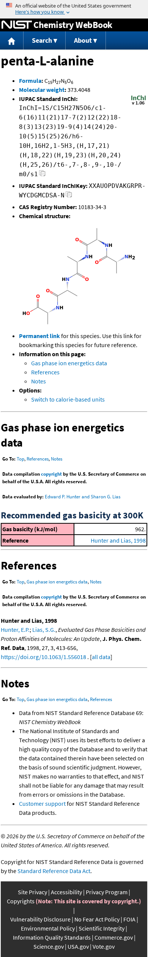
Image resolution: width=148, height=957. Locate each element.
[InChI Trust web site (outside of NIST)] (138, 104)
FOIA (129, 919)
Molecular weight (42, 89)
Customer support (42, 803)
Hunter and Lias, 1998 (118, 540)
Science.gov (48, 946)
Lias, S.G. (43, 629)
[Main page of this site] (12, 40)
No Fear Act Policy (97, 919)
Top (20, 459)
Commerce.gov (113, 937)
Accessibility (66, 892)
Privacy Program (107, 892)
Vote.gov (104, 946)
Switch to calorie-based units (68, 399)
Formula (30, 80)
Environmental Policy (48, 928)
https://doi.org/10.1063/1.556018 (43, 657)
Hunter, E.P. (15, 629)
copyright (51, 474)
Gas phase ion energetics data (69, 363)
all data (101, 657)
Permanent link (39, 336)
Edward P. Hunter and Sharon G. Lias (82, 496)
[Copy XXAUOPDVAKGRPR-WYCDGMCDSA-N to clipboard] (69, 196)
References (45, 372)
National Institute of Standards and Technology (17, 25)
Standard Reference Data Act (53, 871)
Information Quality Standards (52, 937)
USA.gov (78, 946)
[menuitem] (12, 40)
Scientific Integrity (101, 928)
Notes (38, 381)
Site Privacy (32, 892)
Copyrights (21, 901)
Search (42, 40)
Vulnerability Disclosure (40, 919)
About (83, 40)
